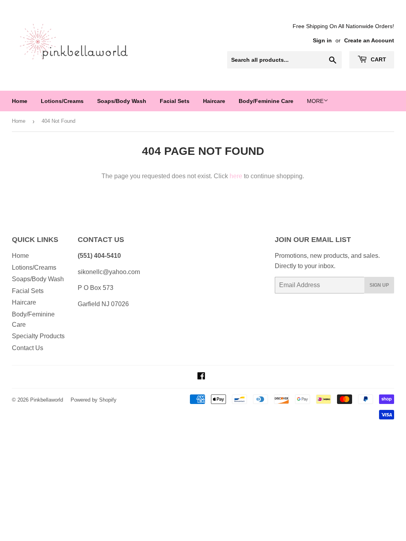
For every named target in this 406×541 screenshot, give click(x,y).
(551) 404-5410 (99, 255)
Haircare (214, 101)
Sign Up (379, 285)
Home (19, 101)
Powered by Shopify (94, 400)
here (236, 176)
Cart (377, 59)
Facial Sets (175, 101)
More (315, 101)
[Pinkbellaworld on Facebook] (201, 376)
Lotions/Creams (62, 101)
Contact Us (27, 348)
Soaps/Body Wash (121, 101)
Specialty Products (38, 336)
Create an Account (369, 41)
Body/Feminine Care (266, 101)
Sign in (322, 41)
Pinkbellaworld (46, 400)
